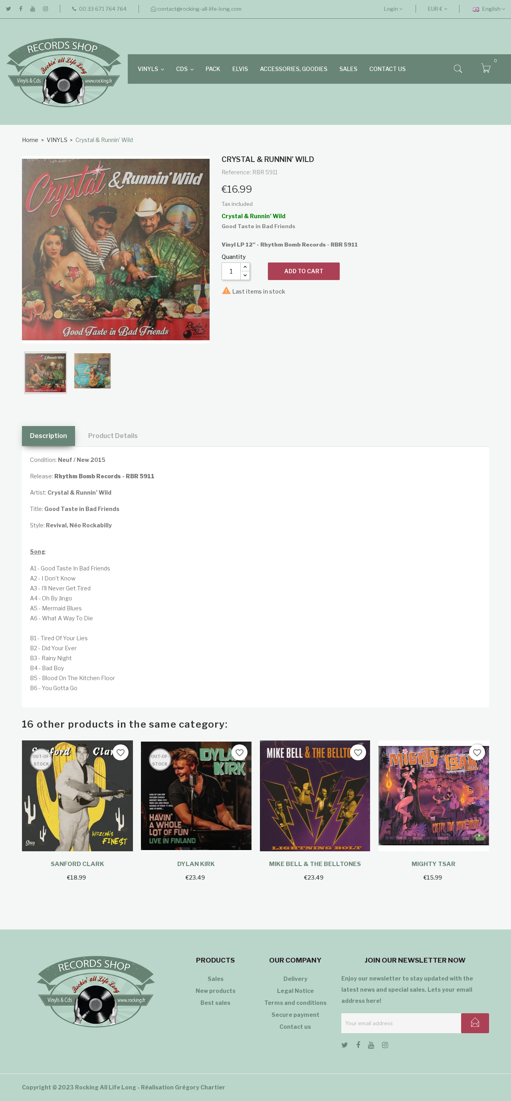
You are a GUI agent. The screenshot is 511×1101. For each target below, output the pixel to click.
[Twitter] (8, 9)
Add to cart (303, 271)
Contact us (295, 1026)
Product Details (113, 436)
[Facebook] (20, 9)
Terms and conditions (295, 1002)
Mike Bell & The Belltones (315, 864)
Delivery (295, 978)
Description (48, 436)
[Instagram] (45, 9)
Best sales (215, 1002)
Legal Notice (295, 990)
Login (391, 9)
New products (216, 990)
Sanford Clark (77, 864)
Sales (216, 978)
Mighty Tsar (434, 864)
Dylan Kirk (196, 864)
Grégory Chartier (200, 1087)
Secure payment (295, 1014)
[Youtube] (32, 9)
